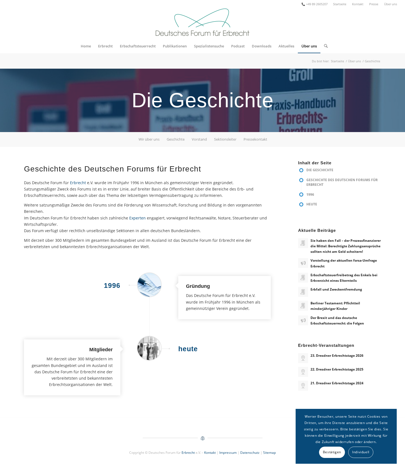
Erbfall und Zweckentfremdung (336, 289)
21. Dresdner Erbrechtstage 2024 (336, 383)
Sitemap (269, 452)
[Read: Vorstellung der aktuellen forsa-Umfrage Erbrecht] (303, 263)
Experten (137, 218)
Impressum (228, 452)
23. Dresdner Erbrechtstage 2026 (336, 355)
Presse (373, 4)
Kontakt (357, 4)
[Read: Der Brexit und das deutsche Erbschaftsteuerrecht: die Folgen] (303, 320)
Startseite (339, 4)
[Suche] (324, 46)
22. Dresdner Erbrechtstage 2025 (336, 369)
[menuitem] (339, 4)
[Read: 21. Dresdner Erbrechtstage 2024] (303, 386)
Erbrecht (78, 182)
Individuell (360, 452)
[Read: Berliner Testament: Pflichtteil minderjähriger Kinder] (303, 306)
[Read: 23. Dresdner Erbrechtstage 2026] (303, 358)
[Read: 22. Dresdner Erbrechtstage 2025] (303, 372)
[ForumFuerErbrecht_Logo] (202, 24)
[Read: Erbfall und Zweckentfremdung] (303, 292)
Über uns (390, 4)
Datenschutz (250, 452)
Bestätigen (332, 452)
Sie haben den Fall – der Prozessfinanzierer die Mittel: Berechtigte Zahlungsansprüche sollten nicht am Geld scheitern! (345, 246)
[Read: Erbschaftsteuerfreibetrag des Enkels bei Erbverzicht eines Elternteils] (303, 278)
